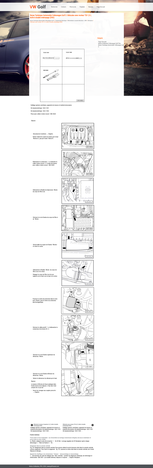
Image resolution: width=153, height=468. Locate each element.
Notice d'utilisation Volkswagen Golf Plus (109, 43)
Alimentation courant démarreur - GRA (77, 20)
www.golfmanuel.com (53, 466)
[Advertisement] (62, 35)
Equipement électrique (61, 20)
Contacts (63, 7)
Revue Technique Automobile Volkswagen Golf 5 (42, 20)
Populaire (82, 7)
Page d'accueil (101, 7)
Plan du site (73, 7)
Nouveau (90, 7)
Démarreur (90, 20)
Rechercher (54, 7)
